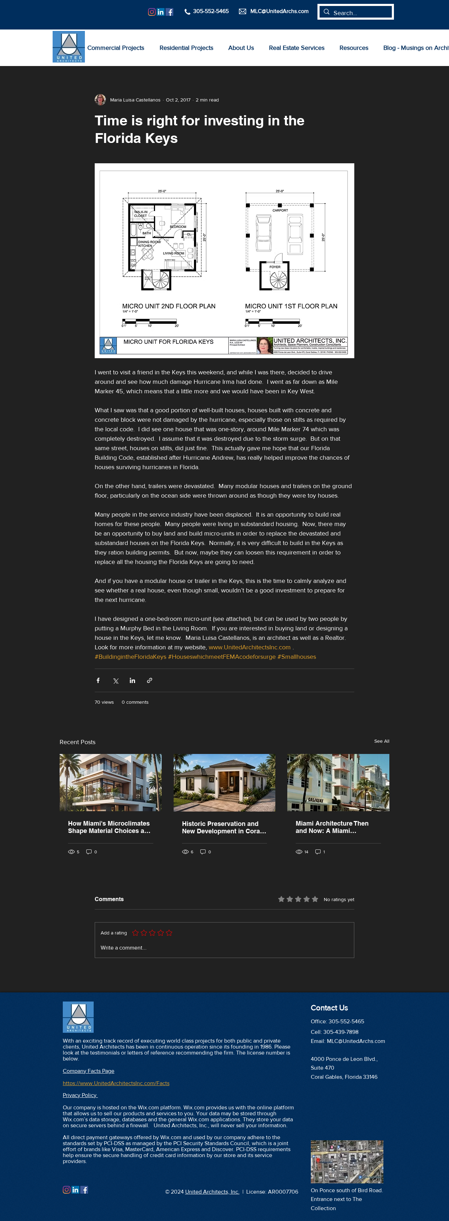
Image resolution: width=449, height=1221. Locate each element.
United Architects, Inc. (212, 1192)
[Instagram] (152, 12)
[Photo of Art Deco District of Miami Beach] (338, 782)
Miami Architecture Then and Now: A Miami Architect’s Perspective (332, 827)
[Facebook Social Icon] (169, 12)
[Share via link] (149, 680)
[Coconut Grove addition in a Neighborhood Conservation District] (225, 783)
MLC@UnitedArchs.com (356, 1041)
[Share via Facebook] (98, 680)
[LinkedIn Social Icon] (161, 12)
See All (381, 741)
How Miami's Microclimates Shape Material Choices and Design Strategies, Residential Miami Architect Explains (110, 827)
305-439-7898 (340, 1032)
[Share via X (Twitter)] (115, 680)
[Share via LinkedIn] (132, 680)
